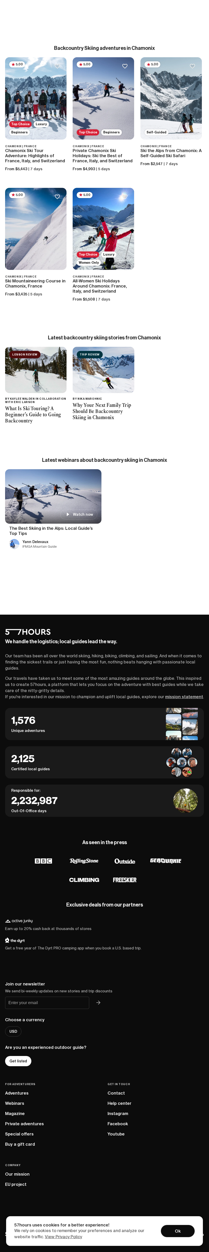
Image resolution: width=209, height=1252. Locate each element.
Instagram (118, 1113)
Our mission (17, 1174)
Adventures (17, 1093)
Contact (116, 1093)
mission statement (184, 696)
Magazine (15, 1113)
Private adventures (24, 1123)
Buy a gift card (20, 1144)
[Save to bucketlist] (57, 66)
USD (13, 1031)
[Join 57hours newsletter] (98, 1003)
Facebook (118, 1123)
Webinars (14, 1103)
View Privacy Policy (63, 1236)
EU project (16, 1184)
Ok (178, 1231)
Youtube (116, 1133)
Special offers (19, 1133)
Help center (120, 1103)
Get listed (18, 1061)
